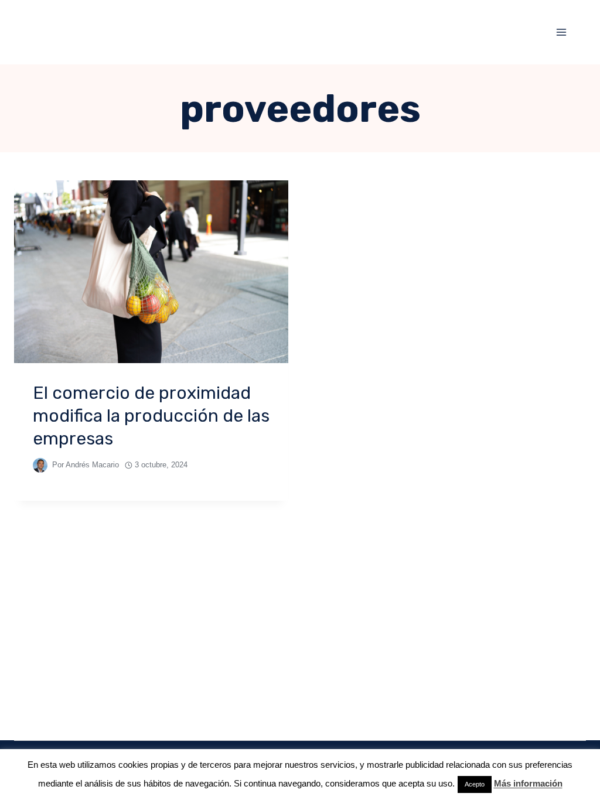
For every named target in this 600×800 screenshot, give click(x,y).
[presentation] (151, 271)
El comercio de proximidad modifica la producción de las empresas (151, 415)
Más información (528, 783)
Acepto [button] (475, 784)
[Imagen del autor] (40, 465)
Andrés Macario (92, 464)
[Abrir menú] (561, 32)
